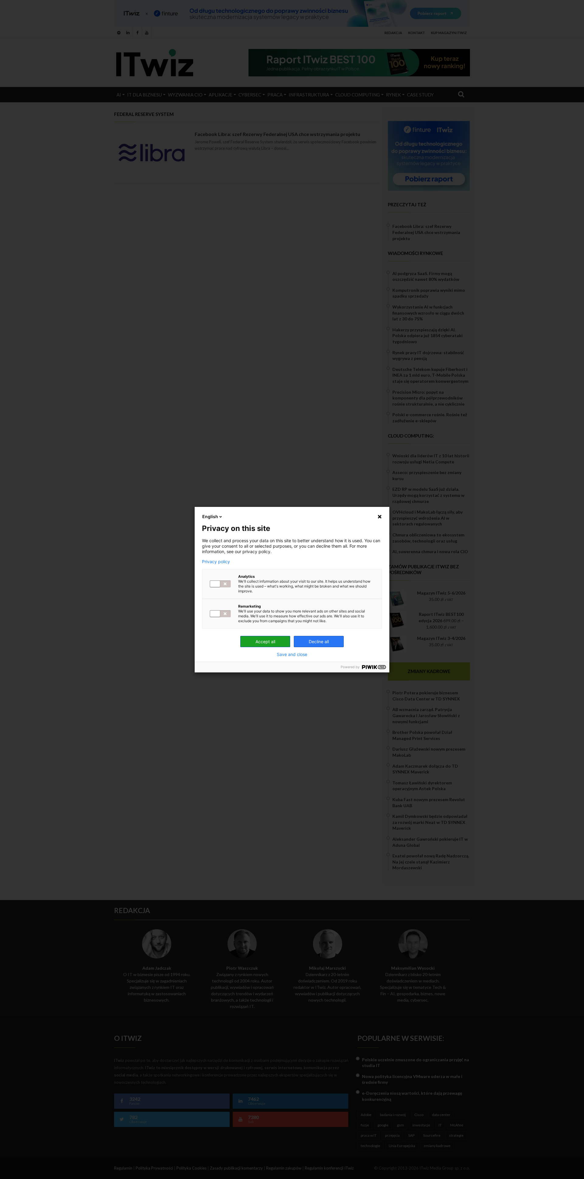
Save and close (292, 654)
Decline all (319, 641)
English (210, 516)
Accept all (265, 641)
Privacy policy (216, 561)
